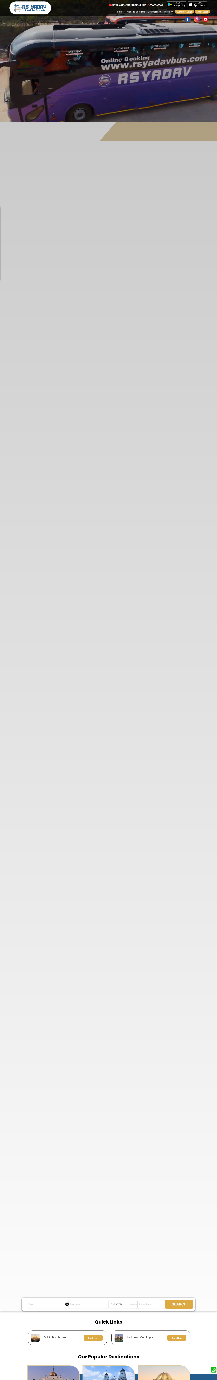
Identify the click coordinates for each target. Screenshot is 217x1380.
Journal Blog (154, 11)
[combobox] (46, 1304)
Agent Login (202, 11)
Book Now (93, 1338)
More (167, 11)
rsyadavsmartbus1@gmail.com (129, 4)
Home (120, 11)
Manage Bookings (136, 11)
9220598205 (157, 4)
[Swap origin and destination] (67, 1304)
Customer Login (184, 11)
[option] (109, 1338)
